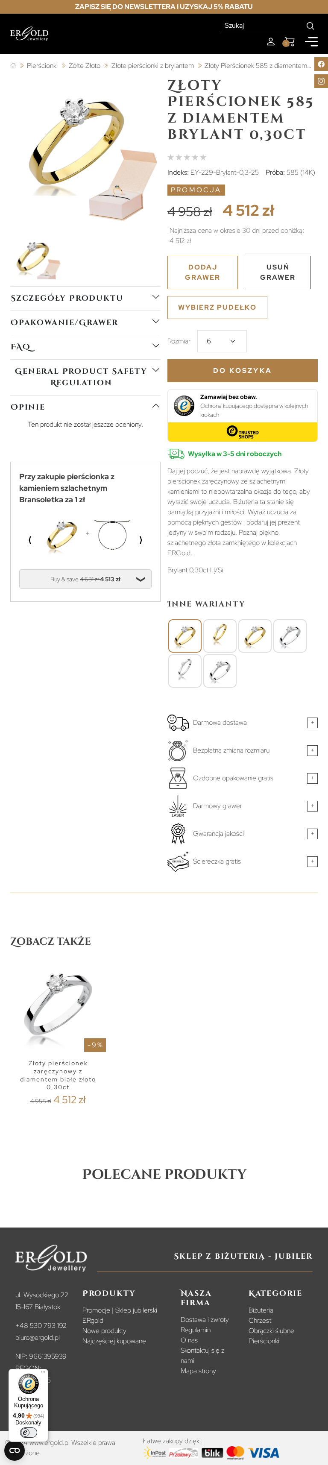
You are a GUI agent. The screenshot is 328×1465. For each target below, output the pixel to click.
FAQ (20, 347)
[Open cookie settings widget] (14, 1450)
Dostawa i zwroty (205, 1319)
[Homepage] (29, 33)
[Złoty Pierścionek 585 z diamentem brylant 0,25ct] (255, 636)
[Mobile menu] (311, 41)
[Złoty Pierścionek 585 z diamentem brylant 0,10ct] (220, 636)
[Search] (311, 26)
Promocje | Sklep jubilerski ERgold (119, 1315)
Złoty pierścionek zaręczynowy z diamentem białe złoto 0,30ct (58, 1075)
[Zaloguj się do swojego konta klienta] (271, 42)
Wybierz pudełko (217, 307)
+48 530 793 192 (41, 1325)
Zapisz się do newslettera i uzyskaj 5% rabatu (164, 6)
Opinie (28, 407)
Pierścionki (264, 1340)
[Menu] (43, 1374)
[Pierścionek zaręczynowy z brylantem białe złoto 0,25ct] (220, 671)
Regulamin (196, 1329)
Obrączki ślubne (271, 1330)
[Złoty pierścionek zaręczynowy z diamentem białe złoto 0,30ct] (290, 636)
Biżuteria (261, 1310)
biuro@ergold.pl (37, 1337)
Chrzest (260, 1320)
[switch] (28, 1432)
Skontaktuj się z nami (202, 1355)
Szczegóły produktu (67, 298)
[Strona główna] (13, 66)
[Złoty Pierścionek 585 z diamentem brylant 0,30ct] (185, 636)
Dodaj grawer (202, 272)
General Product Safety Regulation (81, 377)
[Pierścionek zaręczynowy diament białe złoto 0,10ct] (185, 671)
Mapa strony (198, 1370)
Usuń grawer (278, 272)
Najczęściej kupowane (114, 1340)
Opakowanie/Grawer (64, 322)
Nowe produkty (104, 1330)
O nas (189, 1340)
